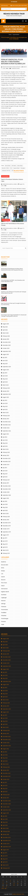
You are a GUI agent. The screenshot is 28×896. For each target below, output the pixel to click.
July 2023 (5, 400)
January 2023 (6, 418)
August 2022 (6, 434)
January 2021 (6, 483)
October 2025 (6, 348)
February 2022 (6, 452)
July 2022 (5, 437)
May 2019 (5, 544)
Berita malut (7, 165)
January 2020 (6, 519)
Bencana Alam (4, 564)
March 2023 (6, 412)
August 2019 (6, 535)
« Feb (2, 888)
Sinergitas (23, 168)
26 (14, 885)
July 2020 (5, 501)
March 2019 (6, 550)
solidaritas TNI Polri (6, 170)
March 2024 (6, 385)
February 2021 (6, 480)
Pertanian (3, 621)
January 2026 (6, 339)
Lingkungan (4, 597)
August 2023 (6, 397)
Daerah (3, 576)
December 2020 (7, 486)
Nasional (3, 600)
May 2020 (5, 507)
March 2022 (6, 449)
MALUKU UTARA (5, 168)
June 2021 (5, 470)
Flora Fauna (4, 582)
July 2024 (5, 372)
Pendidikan (3, 612)
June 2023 (5, 403)
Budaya (3, 570)
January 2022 (6, 455)
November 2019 (7, 525)
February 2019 (6, 553)
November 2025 (7, 345)
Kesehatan (3, 594)
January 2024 (6, 391)
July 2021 (5, 467)
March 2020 (6, 513)
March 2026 (6, 333)
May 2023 (5, 406)
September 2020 (7, 495)
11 (10, 881)
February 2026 (6, 336)
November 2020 (7, 489)
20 (17, 883)
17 (6, 883)
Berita (2, 567)
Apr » (6, 888)
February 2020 (6, 516)
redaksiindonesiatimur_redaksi (11, 67)
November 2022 (7, 424)
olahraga (3, 603)
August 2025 (6, 354)
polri (11, 168)
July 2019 (5, 538)
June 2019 (5, 541)
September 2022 (7, 431)
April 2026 (5, 330)
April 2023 (5, 409)
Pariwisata (3, 606)
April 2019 (5, 547)
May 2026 (5, 327)
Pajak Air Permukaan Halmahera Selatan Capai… (12, 180)
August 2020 (6, 498)
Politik (2, 624)
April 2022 (5, 446)
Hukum (3, 585)
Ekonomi (3, 579)
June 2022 (5, 440)
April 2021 (5, 476)
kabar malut (19, 165)
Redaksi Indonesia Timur (18, 894)
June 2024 (5, 376)
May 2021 (5, 473)
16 (3, 883)
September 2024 (7, 366)
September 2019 (7, 532)
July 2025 (5, 357)
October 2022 (6, 428)
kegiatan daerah (5, 591)
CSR (2, 573)
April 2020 (5, 510)
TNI (12, 170)
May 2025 (5, 363)
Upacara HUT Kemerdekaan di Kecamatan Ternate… (12, 224)
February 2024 (6, 388)
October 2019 (6, 528)
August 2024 (6, 369)
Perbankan (3, 615)
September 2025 (7, 351)
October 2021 (6, 464)
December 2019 (7, 522)
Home (10, 34)
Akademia (3, 561)
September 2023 (7, 394)
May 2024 (5, 379)
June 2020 (5, 504)
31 (6, 886)
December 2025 (7, 342)
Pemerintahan (16, 34)
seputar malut (16, 168)
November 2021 (7, 461)
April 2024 (5, 382)
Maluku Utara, (15, 91)
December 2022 (7, 421)
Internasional (4, 588)
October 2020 (6, 492)
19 (14, 883)
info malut (14, 165)
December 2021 (7, 458)
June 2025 (5, 360)
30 (3, 886)
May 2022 (5, 443)
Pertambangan (4, 618)
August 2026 (6, 323)
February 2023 (6, 415)
